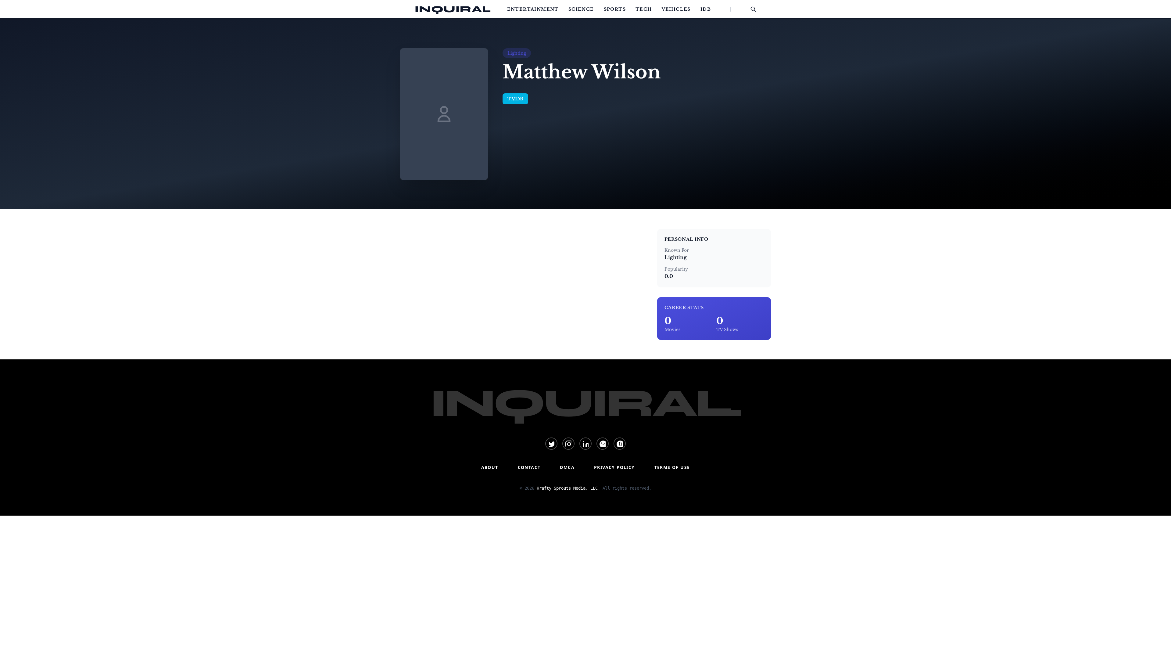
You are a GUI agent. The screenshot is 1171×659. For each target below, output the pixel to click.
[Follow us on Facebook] (602, 444)
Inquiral (453, 9)
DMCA (567, 467)
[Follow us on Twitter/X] (551, 444)
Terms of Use (672, 467)
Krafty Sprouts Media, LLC (567, 488)
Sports (615, 9)
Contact (529, 467)
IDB (705, 9)
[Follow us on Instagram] (568, 444)
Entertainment (533, 9)
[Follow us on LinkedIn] (585, 444)
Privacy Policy (614, 467)
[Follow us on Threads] (620, 444)
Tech (644, 9)
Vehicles (676, 9)
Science (581, 9)
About (489, 467)
